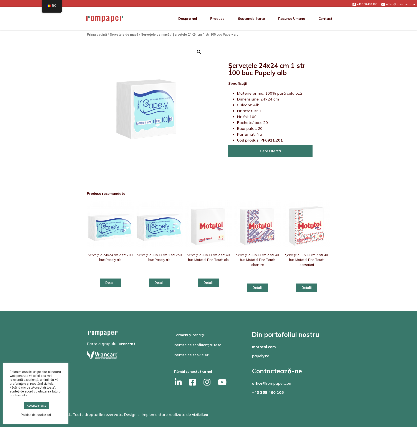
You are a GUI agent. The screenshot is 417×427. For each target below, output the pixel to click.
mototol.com (264, 346)
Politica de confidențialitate (197, 345)
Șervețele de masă (124, 34)
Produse (217, 18)
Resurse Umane (291, 18)
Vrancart (127, 343)
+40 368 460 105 (268, 392)
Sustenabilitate (251, 18)
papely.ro (260, 355)
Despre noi (187, 18)
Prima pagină (97, 34)
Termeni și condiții (189, 335)
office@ (259, 383)
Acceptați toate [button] (36, 405)
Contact (325, 18)
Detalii (110, 283)
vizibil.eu (200, 414)
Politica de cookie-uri (192, 355)
